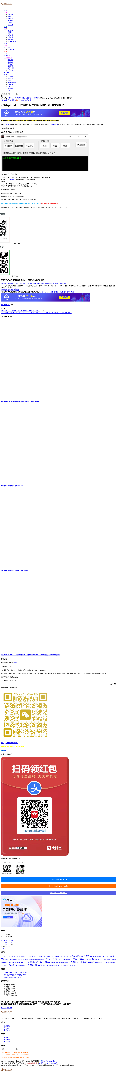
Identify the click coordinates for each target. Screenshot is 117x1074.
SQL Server (40, 956)
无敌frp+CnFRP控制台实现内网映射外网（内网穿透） (58, 292)
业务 (5, 53)
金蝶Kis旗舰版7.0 (22, 965)
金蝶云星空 (58, 965)
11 (1, 942)
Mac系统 (10, 20)
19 (3, 944)
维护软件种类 (12, 82)
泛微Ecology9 (50, 959)
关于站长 (10, 84)
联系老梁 (58, 284)
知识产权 (10, 66)
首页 (5, 10)
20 (5, 944)
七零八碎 (7, 47)
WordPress (80, 956)
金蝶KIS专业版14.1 (65, 962)
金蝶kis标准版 (35, 965)
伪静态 (100, 956)
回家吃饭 (7, 55)
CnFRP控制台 (54, 124)
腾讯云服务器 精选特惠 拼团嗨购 (58, 886)
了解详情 (9, 1008)
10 (12, 940)
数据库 (27, 959)
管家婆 (10, 33)
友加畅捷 (10, 39)
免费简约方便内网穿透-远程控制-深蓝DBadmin (15, 486)
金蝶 (11, 962)
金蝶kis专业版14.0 (54, 962)
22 (8, 944)
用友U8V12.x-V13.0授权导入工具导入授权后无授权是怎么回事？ (20, 311)
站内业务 (7, 1028)
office (34, 956)
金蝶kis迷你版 (48, 965)
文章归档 (10, 76)
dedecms (12, 956)
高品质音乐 (11, 49)
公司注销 (10, 64)
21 (6, 944)
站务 (5, 74)
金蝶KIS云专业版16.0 (99, 962)
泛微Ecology (40, 959)
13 (5, 942)
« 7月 (2, 948)
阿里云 (76, 965)
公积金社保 (11, 68)
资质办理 (10, 70)
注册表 (60, 959)
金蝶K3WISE (20, 962)
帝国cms (21, 959)
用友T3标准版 (67, 959)
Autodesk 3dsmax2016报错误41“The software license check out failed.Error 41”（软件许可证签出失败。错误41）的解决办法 (36, 313)
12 (3, 942)
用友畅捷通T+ (108, 959)
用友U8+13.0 (85, 959)
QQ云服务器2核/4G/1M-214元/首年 (58, 879)
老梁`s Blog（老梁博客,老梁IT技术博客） (20, 98)
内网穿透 (6, 124)
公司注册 (10, 60)
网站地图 (10, 88)
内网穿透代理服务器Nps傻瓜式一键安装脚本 (14, 570)
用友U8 (75, 959)
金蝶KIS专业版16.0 (82, 962)
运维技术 (10, 18)
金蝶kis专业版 (37, 962)
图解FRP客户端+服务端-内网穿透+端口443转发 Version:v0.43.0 (20, 401)
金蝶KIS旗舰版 (10, 965)
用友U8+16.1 (97, 959)
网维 (5, 43)
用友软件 (10, 37)
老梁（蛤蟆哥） (5, 100)
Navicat (29, 956)
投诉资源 (63, 284)
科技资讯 (10, 14)
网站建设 (7, 72)
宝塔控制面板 (12, 959)
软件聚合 (36, 98)
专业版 (93, 956)
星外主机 (10, 23)
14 (6, 942)
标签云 (10, 91)
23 (10, 944)
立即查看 (3, 1008)
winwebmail (67, 956)
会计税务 (10, 62)
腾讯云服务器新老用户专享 (58, 893)
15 (8, 942)
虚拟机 (5, 962)
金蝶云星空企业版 (68, 965)
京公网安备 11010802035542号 (48, 1063)
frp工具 (12, 179)
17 (12, 942)
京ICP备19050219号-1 (48, 1061)
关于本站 (10, 78)
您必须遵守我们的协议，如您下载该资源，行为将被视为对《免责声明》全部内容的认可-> (28, 284)
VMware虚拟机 (56, 956)
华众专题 (10, 25)
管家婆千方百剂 (12, 41)
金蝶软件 (10, 35)
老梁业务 (10, 80)
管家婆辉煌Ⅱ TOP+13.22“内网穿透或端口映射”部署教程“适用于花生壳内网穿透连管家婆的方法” (30, 655)
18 (1, 944)
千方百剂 (106, 956)
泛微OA (10, 16)
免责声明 (10, 86)
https (24, 956)
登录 (15, 662)
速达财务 (10, 31)
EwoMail (19, 956)
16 (10, 942)
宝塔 (6, 959)
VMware (47, 956)
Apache (4, 956)
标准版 (33, 959)
